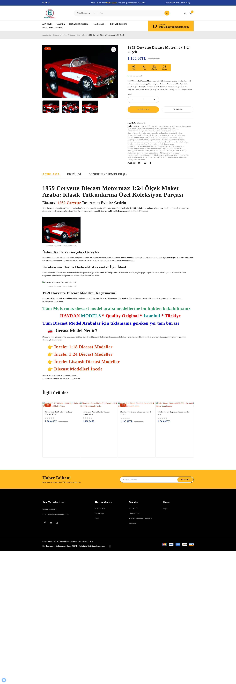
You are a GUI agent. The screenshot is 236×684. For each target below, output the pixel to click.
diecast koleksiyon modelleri (155, 135)
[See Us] (57, 522)
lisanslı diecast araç (176, 146)
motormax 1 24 (179, 151)
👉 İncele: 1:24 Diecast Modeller (80, 354)
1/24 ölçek (132, 129)
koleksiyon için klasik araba (139, 144)
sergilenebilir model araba (167, 157)
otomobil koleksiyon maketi (158, 155)
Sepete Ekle (143, 109)
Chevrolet (81, 35)
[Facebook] (43, 3)
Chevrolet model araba (137, 133)
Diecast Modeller (60, 35)
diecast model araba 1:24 (138, 137)
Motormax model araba (169, 153)
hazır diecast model (176, 140)
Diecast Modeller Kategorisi (140, 518)
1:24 (142, 126)
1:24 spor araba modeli (181, 126)
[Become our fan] (44, 522)
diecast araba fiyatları (173, 133)
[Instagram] (49, 3)
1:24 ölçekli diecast (163, 126)
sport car (182, 157)
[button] (113, 49)
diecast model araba (176, 135)
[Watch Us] (51, 522)
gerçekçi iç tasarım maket (138, 140)
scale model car (149, 157)
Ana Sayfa (46, 35)
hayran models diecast (158, 140)
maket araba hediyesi (153, 148)
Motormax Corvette (135, 153)
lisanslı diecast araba (159, 146)
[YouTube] (46, 3)
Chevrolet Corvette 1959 (166, 131)
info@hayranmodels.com (174, 26)
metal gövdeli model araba (138, 151)
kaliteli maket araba (136, 142)
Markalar (132, 523)
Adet (130, 95)
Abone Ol (185, 479)
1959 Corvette (70, 203)
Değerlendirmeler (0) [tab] (107, 174)
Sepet (165, 508)
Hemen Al (177, 109)
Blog (188, 3)
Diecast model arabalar (158, 137)
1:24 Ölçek (149, 126)
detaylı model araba (155, 133)
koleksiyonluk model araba (139, 146)
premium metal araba (179, 155)
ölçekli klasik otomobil (137, 155)
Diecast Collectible (135, 135)
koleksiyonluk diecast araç (162, 144)
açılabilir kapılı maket (169, 129)
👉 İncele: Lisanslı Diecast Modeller (83, 361)
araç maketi (149, 131)
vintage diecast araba (136, 160)
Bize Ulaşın (180, 3)
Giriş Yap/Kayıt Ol (185, 13)
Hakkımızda (170, 3)
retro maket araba (135, 157)
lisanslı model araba (136, 148)
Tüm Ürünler (134, 513)
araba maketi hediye (136, 131)
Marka (72, 35)
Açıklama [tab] (51, 174)
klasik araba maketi (153, 142)
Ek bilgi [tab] (74, 174)
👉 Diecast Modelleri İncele (75, 369)
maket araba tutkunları (172, 148)
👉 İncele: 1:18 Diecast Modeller (80, 346)
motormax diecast (152, 153)
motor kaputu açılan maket (161, 151)
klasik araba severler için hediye (175, 142)
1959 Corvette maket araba (148, 129)
